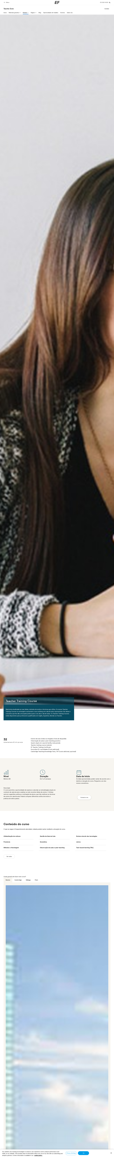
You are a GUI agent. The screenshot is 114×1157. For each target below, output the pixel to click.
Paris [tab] (36, 880)
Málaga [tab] (28, 880)
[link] (9, 9)
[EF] (57, 2)
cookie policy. (38, 1155)
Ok (83, 1153)
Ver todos (9, 856)
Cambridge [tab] (18, 880)
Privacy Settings (71, 1153)
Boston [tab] (8, 880)
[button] (7, 2)
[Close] (111, 1153)
